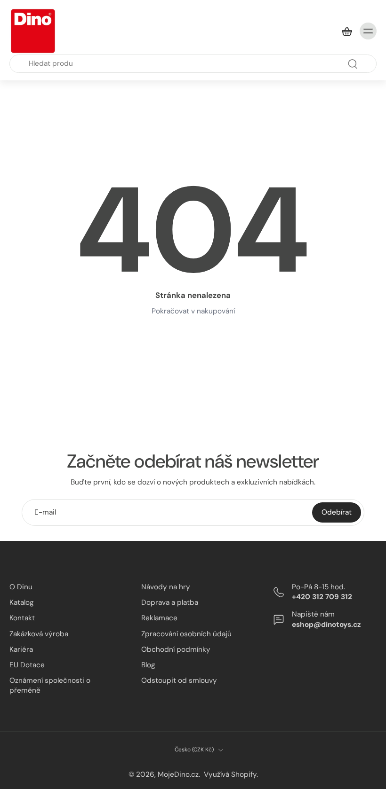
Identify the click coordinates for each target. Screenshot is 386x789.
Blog (148, 665)
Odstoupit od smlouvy (179, 680)
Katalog (21, 602)
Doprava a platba (169, 602)
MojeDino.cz (178, 774)
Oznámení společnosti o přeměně (49, 685)
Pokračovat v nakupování (193, 311)
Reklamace (159, 618)
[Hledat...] (352, 63)
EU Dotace (27, 665)
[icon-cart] (346, 31)
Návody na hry (165, 587)
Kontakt (22, 618)
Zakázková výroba (38, 634)
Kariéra (21, 649)
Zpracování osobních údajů (186, 634)
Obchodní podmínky (175, 649)
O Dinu (20, 587)
